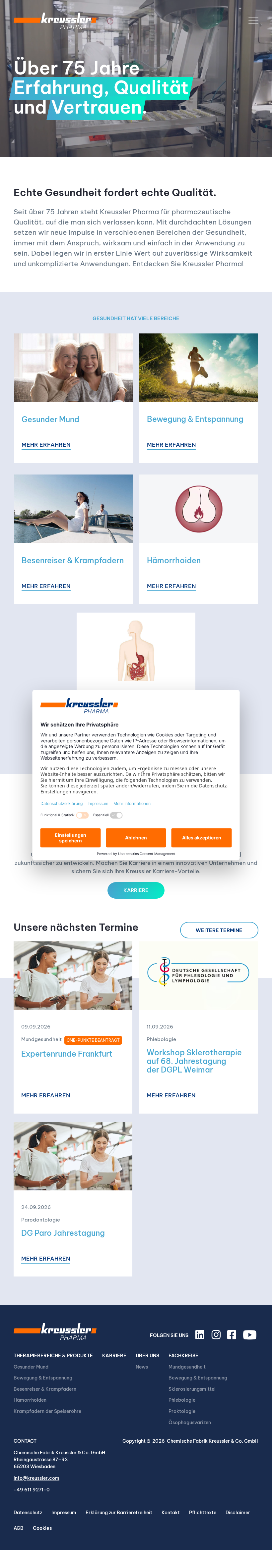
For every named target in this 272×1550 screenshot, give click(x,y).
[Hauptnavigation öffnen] (253, 21)
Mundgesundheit (187, 1367)
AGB (19, 1528)
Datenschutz (28, 1513)
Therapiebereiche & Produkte (53, 1356)
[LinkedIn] (201, 1337)
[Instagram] (217, 1337)
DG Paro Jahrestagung (63, 1233)
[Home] (55, 21)
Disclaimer (238, 1513)
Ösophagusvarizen (190, 1422)
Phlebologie (182, 1400)
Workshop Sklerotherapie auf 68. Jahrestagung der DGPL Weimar (194, 1061)
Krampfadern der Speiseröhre (47, 1411)
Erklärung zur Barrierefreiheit (119, 1513)
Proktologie (182, 1411)
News (142, 1367)
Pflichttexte (202, 1513)
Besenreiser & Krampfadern (73, 560)
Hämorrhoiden (174, 560)
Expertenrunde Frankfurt (66, 1054)
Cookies (42, 1528)
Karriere (114, 1356)
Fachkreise (183, 1356)
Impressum (63, 1513)
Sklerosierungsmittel (192, 1389)
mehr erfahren (46, 445)
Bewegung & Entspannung (195, 419)
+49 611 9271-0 (32, 1490)
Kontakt (171, 1513)
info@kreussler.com (36, 1478)
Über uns (147, 1356)
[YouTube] (250, 1337)
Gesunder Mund (50, 419)
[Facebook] (232, 1337)
